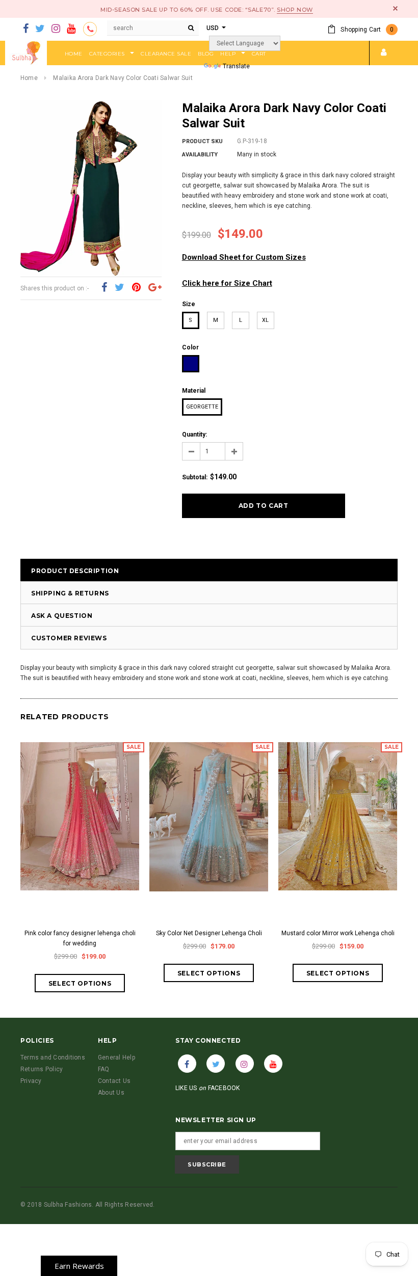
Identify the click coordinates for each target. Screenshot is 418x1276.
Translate (236, 66)
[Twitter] (40, 29)
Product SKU (202, 141)
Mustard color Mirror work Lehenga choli (338, 933)
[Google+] (155, 287)
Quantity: (194, 434)
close (395, 8)
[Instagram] (55, 29)
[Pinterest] (136, 287)
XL (265, 320)
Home (29, 78)
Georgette (202, 406)
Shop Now (294, 9)
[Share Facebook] (104, 287)
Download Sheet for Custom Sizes (244, 257)
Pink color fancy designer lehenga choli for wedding (80, 938)
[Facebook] (26, 29)
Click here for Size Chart (227, 283)
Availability (200, 154)
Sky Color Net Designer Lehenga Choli (209, 933)
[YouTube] (71, 29)
